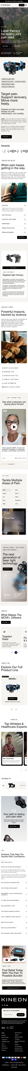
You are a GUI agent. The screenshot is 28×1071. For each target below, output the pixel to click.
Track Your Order (19, 1051)
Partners (17, 1044)
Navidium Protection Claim (20, 1042)
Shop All (4, 1035)
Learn (3, 1043)
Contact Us (4, 1039)
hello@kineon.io (5, 1064)
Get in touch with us (6, 862)
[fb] (2, 1005)
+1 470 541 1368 (13, 1064)
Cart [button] (23, 5)
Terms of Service (22, 1064)
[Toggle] (25, 205)
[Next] (16, 709)
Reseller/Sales (18, 1046)
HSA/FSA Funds (5, 1041)
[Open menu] (26, 5)
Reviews (4, 1050)
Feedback (17, 1039)
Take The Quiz (5, 1037)
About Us (4, 1046)
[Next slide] (25, 464)
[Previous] (12, 709)
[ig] (4, 1005)
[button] (12, 652)
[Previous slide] (21, 464)
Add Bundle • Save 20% (13, 988)
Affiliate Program (19, 1037)
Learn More (18, 53)
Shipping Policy (18, 1048)
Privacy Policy (14, 1067)
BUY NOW (21, 237)
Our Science (5, 1048)
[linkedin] (7, 1005)
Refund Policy (18, 1032)
